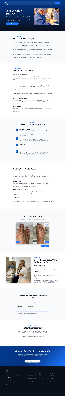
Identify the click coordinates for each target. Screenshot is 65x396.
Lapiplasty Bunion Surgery (32, 375)
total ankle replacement (43, 92)
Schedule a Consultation (12, 23)
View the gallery (45, 246)
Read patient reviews (22, 336)
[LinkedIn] (11, 380)
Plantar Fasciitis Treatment (32, 378)
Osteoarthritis (41, 375)
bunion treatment (37, 355)
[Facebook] (6, 380)
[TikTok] (13, 382)
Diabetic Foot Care (31, 381)
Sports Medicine (30, 376)
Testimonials (52, 375)
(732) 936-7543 (8, 377)
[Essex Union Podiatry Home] (7, 3)
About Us (51, 373)
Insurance (51, 378)
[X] (6, 382)
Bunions (40, 373)
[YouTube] (13, 380)
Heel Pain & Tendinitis (31, 383)
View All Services (30, 384)
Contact (51, 381)
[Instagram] (9, 380)
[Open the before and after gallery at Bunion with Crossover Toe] (32, 233)
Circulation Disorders (42, 376)
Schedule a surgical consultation (32, 361)
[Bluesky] (11, 382)
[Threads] (9, 382)
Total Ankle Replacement (32, 373)
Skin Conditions (41, 378)
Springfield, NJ (19, 375)
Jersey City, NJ (19, 376)
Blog (51, 376)
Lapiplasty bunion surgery (29, 76)
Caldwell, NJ (19, 373)
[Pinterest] (6, 384)
